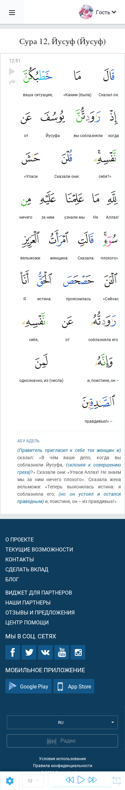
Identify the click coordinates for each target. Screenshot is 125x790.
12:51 (15, 60)
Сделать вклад (26, 569)
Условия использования (62, 758)
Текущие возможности (39, 549)
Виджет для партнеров (38, 592)
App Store (79, 686)
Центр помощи (27, 622)
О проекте (19, 539)
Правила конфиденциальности (62, 765)
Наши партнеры (28, 602)
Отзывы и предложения (40, 612)
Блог (12, 579)
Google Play (34, 686)
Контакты (19, 559)
